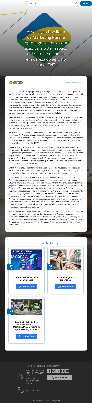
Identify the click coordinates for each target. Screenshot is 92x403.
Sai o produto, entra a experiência (65, 278)
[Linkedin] (49, 371)
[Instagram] (58, 371)
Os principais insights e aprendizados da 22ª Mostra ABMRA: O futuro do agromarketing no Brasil (26, 326)
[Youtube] (67, 371)
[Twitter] (54, 371)
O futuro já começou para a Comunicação (26, 278)
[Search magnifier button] (76, 3)
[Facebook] (63, 371)
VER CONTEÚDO (27, 287)
